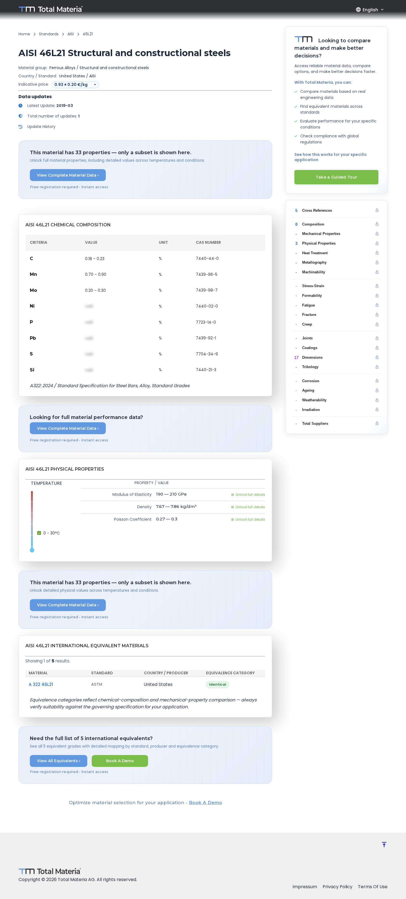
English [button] (366, 9)
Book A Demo (120, 760)
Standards (49, 34)
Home (24, 34)
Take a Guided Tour (336, 177)
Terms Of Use (372, 887)
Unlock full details (250, 494)
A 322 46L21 (41, 684)
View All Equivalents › (58, 760)
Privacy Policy (337, 887)
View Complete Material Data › (68, 175)
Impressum (304, 887)
